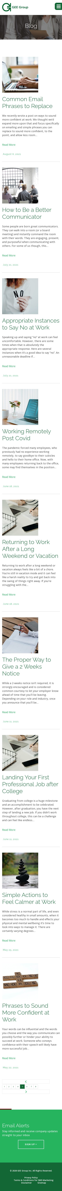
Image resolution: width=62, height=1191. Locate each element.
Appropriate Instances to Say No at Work (30, 324)
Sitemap (41, 1183)
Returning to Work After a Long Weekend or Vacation (30, 549)
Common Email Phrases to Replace (27, 102)
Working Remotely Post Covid (26, 434)
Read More (8, 144)
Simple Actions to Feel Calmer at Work (29, 898)
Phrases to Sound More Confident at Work (25, 1012)
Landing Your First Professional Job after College (30, 784)
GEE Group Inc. (24, 1170)
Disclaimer (26, 1183)
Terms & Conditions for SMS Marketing (33, 1180)
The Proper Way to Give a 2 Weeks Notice (26, 666)
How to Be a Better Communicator (26, 213)
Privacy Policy (31, 1178)
